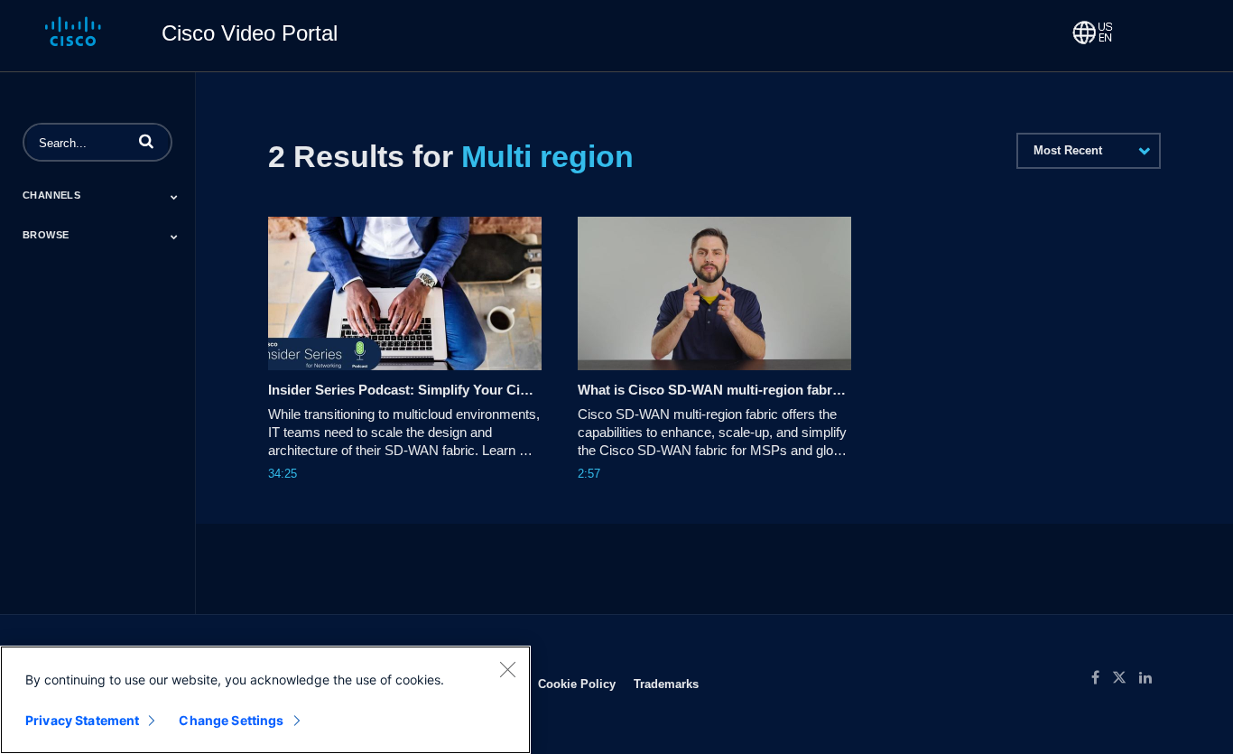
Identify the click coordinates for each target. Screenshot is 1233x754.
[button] (146, 141)
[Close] (507, 669)
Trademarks (666, 683)
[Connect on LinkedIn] (1150, 678)
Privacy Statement (82, 720)
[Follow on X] (1125, 678)
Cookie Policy (577, 683)
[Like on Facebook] (1101, 678)
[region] (265, 700)
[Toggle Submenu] (174, 197)
